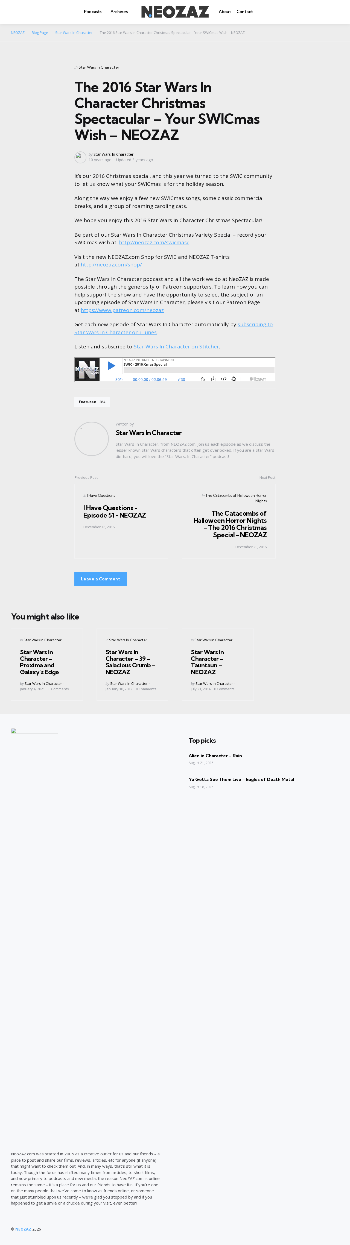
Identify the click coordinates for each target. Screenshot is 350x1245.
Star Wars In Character (99, 67)
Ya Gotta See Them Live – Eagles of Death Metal (241, 779)
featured (92, 401)
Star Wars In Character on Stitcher (176, 346)
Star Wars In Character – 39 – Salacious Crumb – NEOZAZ (131, 662)
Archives (119, 11)
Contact (245, 11)
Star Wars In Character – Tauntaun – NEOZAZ (207, 662)
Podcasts (92, 11)
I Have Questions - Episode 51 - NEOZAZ (114, 511)
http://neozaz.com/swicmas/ (154, 242)
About (225, 11)
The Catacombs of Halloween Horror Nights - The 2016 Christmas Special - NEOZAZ (230, 524)
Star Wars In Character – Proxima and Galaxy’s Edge (39, 662)
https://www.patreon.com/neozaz (122, 310)
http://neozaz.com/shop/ (111, 264)
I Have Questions (101, 495)
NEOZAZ (23, 1229)
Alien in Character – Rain (215, 755)
